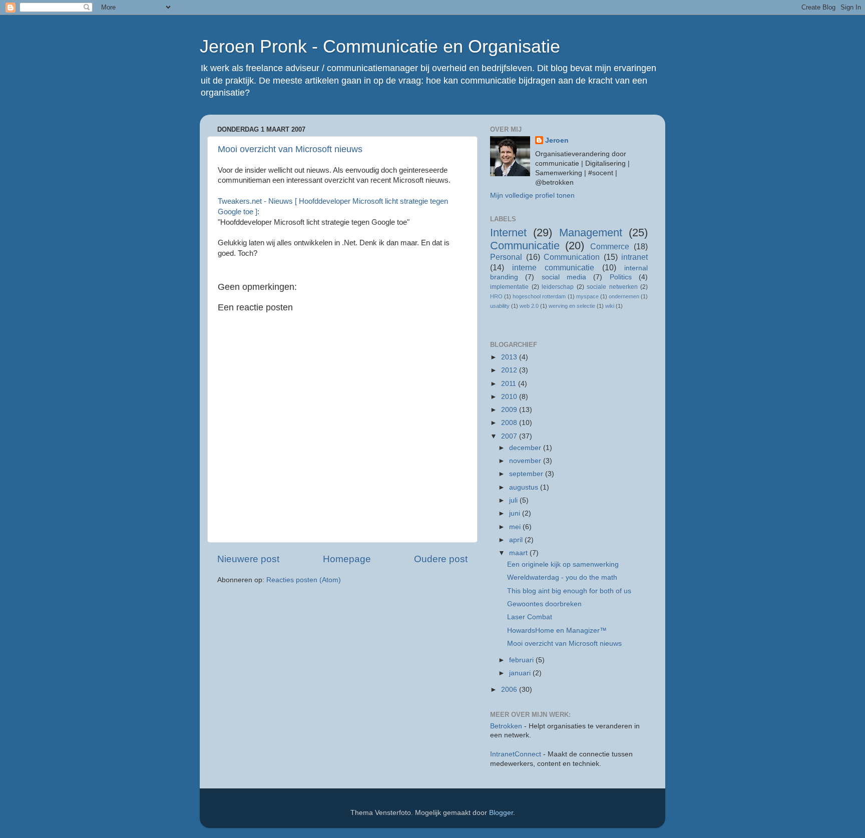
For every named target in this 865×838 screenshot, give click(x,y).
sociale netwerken (612, 286)
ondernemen (624, 296)
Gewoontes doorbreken (544, 604)
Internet (508, 232)
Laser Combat (529, 617)
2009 (510, 409)
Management (590, 232)
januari (521, 673)
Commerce (609, 246)
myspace (587, 296)
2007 (510, 436)
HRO (496, 296)
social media (564, 277)
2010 (510, 396)
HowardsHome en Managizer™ (557, 630)
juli (514, 500)
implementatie (509, 286)
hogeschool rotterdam (539, 296)
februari (522, 660)
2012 (510, 370)
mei (516, 527)
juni (515, 513)
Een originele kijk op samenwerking (563, 564)
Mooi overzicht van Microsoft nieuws (290, 149)
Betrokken (506, 726)
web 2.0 (529, 306)
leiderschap (558, 286)
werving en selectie (572, 306)
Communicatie (525, 245)
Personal (506, 256)
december (526, 448)
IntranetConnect (515, 754)
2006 (510, 689)
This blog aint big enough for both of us (569, 591)
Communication (572, 256)
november (526, 461)
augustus (524, 487)
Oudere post (441, 559)
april (517, 540)
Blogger (501, 812)
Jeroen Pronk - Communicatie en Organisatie (380, 46)
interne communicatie (553, 267)
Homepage (347, 559)
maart (519, 553)
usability (500, 306)
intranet (634, 256)
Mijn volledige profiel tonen (532, 195)
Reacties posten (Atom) (303, 580)
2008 (510, 423)
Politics (621, 277)
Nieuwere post (248, 559)
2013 (510, 357)
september (527, 474)
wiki (609, 306)
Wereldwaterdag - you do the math (562, 577)
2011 (509, 383)
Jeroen (557, 140)
